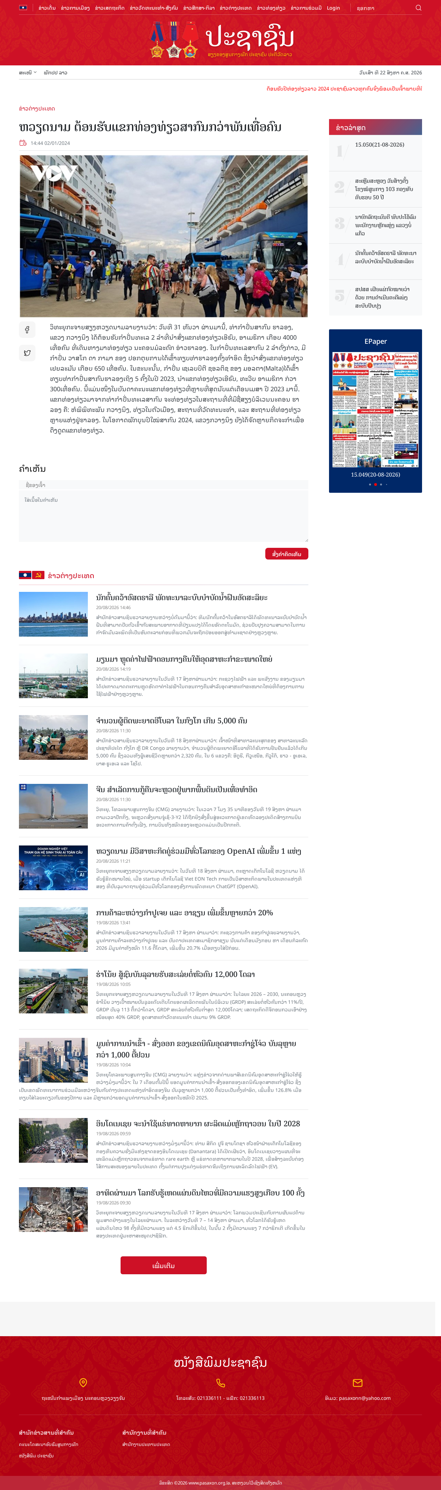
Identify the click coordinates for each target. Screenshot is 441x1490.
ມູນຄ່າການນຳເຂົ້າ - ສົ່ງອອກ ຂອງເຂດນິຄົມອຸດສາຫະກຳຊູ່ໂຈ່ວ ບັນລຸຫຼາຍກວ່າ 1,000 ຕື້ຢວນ (196, 1049)
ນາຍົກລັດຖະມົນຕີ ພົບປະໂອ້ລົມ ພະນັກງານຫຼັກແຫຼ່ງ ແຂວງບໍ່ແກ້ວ (385, 225)
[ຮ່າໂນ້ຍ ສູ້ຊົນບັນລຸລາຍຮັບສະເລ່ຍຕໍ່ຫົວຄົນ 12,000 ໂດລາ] (53, 991)
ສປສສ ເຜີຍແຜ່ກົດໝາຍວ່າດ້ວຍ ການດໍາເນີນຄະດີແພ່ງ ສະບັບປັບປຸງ (382, 297)
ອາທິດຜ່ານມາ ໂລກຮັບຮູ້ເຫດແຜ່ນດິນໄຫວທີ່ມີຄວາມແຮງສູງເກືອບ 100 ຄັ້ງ (200, 1193)
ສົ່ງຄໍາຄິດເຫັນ (286, 554)
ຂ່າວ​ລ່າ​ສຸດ (351, 126)
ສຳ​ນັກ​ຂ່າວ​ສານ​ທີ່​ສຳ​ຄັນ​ (46, 1432)
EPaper (376, 340)
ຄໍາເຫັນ (32, 468)
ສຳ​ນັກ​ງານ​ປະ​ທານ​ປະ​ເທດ (146, 1444)
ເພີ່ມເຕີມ (163, 1265)
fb (27, 329)
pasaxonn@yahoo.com (365, 1398)
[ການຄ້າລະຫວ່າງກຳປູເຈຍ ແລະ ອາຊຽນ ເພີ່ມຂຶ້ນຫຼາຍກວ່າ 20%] (53, 929)
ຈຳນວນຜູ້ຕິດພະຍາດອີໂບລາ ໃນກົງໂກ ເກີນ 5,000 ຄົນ (171, 720)
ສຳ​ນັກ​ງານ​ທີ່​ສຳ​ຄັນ (144, 1432)
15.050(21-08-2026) (379, 145)
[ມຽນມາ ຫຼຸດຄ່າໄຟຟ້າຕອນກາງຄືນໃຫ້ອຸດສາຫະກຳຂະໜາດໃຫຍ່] (53, 675)
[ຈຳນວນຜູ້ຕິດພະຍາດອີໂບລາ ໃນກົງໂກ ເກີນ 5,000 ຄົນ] (53, 737)
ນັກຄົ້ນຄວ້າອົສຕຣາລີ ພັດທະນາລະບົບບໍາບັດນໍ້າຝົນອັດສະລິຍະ (182, 597)
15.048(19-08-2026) (375, 474)
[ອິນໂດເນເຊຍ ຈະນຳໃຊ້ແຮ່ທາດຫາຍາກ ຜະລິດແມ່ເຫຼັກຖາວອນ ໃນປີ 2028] (53, 1140)
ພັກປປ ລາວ (56, 72)
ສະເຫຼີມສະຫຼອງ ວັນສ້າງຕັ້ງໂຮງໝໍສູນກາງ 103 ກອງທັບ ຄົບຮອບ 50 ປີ (384, 189)
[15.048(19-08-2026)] (375, 409)
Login (333, 7)
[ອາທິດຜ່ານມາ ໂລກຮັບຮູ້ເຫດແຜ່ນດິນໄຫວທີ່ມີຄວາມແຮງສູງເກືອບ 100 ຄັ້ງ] (53, 1209)
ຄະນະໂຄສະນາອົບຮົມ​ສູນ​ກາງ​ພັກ (48, 1444)
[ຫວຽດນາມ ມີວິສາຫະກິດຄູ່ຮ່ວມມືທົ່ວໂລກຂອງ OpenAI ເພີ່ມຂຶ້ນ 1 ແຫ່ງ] (53, 867)
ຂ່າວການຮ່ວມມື (306, 7)
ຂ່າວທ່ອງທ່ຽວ (271, 7)
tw (27, 353)
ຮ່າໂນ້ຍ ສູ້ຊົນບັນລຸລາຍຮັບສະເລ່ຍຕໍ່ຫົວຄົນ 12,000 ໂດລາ (175, 974)
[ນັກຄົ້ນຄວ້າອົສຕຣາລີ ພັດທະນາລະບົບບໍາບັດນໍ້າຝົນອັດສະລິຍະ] (53, 614)
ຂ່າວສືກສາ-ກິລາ (199, 7)
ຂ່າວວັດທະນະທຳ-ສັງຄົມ (154, 7)
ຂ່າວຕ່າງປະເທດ (236, 7)
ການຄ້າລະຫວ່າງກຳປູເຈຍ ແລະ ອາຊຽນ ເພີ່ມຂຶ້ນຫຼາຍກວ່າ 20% (184, 912)
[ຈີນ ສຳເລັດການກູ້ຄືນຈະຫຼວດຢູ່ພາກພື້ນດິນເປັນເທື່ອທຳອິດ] (53, 806)
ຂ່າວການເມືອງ (75, 7)
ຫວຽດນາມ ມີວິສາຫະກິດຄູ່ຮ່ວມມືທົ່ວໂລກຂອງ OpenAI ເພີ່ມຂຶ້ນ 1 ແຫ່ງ (198, 851)
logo (220, 40)
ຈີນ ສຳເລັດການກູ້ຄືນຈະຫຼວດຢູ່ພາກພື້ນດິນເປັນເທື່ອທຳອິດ (176, 789)
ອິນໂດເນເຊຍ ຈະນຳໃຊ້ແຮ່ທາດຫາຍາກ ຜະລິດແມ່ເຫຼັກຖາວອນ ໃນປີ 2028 (198, 1123)
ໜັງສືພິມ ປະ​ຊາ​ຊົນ (36, 1456)
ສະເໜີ (25, 72)
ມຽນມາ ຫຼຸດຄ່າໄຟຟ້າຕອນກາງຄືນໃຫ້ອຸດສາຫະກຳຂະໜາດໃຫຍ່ (184, 659)
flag (23, 7)
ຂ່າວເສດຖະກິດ (110, 7)
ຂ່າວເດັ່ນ (47, 7)
